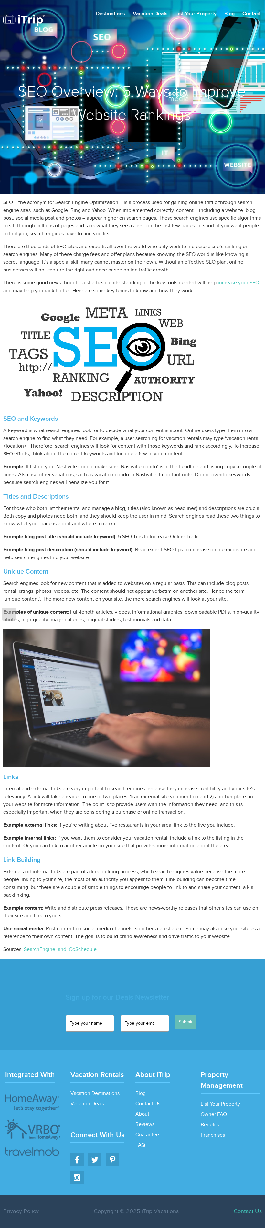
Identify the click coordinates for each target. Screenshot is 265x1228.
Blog (229, 14)
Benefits (210, 1125)
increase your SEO (238, 283)
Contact (251, 14)
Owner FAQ (214, 1114)
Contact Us (147, 1104)
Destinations (110, 14)
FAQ (140, 1145)
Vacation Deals (150, 14)
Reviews (144, 1124)
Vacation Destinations (95, 1093)
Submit (185, 1022)
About (142, 1114)
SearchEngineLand (45, 950)
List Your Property (196, 14)
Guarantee (147, 1135)
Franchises (213, 1135)
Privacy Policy (21, 1211)
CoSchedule (83, 950)
